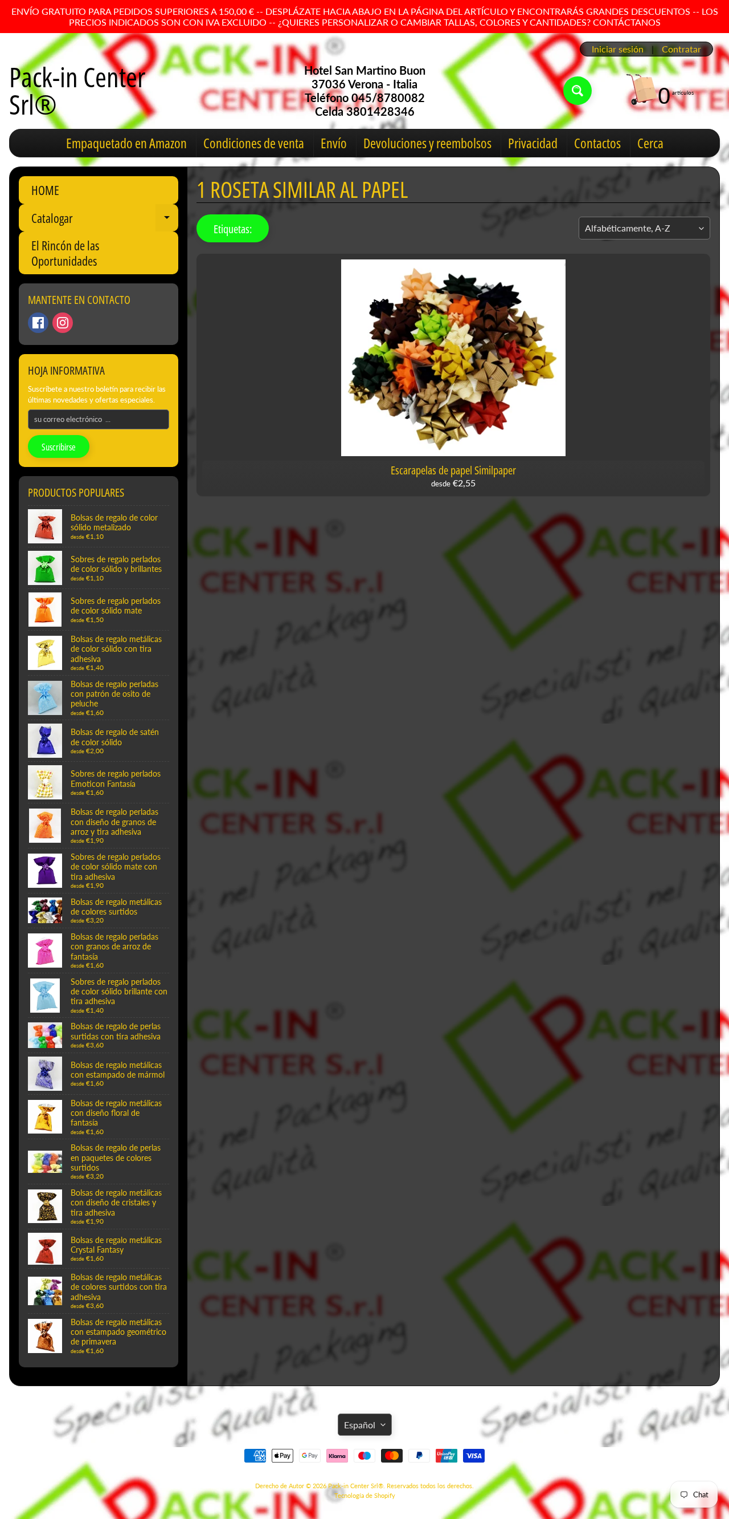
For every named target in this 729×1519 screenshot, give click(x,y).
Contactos (597, 142)
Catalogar (104, 220)
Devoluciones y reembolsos (427, 142)
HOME (45, 189)
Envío (334, 142)
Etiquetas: (233, 229)
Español (359, 1424)
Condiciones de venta (253, 142)
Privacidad (533, 142)
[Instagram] (62, 322)
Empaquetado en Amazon (126, 142)
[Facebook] (38, 322)
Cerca (650, 142)
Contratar (681, 49)
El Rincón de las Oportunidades (65, 253)
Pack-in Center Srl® (77, 90)
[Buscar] (577, 90)
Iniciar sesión (618, 49)
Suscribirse (59, 447)
